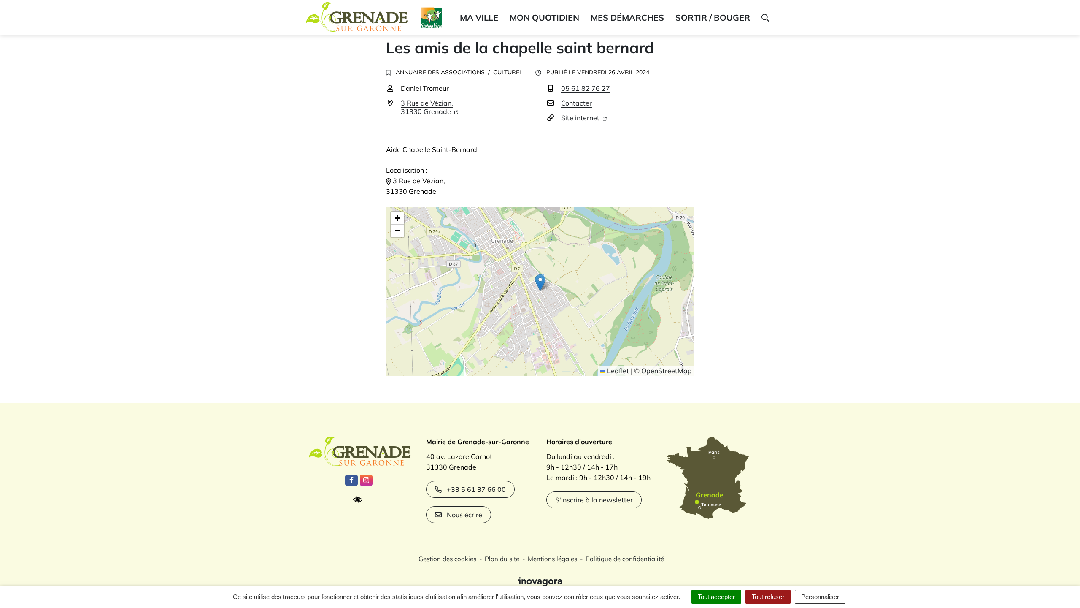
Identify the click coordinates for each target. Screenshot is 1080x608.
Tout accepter (716, 596)
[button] (764, 18)
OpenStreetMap (666, 370)
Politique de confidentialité (625, 559)
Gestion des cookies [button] (447, 559)
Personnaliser (820, 596)
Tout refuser (768, 596)
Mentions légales (552, 559)
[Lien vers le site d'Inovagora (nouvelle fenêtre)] (540, 581)
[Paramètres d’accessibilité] (360, 500)
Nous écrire (464, 514)
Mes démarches (627, 17)
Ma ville (479, 17)
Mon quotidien (544, 17)
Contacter (576, 103)
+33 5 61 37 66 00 (476, 489)
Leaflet (617, 370)
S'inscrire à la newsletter (594, 500)
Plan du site (502, 559)
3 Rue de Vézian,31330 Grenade (427, 107)
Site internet (581, 118)
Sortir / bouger (712, 17)
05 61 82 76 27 (585, 88)
